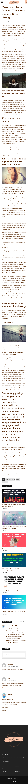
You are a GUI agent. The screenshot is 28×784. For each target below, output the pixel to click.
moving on (4, 482)
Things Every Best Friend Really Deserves (14, 548)
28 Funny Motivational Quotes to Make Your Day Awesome (13, 505)
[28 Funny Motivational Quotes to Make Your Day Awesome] (14, 495)
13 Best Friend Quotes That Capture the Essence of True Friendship (13, 569)
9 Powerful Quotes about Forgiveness (13, 591)
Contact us (17, 766)
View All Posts (22, 621)
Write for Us (17, 771)
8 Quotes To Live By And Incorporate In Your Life (13, 612)
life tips (17, 479)
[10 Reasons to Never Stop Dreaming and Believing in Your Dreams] (14, 518)
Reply (3, 671)
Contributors (4, 771)
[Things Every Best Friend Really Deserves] (14, 540)
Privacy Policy (18, 768)
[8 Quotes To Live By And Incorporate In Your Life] (14, 602)
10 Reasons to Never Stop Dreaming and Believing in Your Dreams (14, 527)
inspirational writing (10, 479)
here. (5, 476)
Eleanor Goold (12, 21)
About (3, 766)
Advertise (4, 768)
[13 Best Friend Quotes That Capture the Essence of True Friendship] (14, 560)
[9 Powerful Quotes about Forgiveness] (14, 582)
